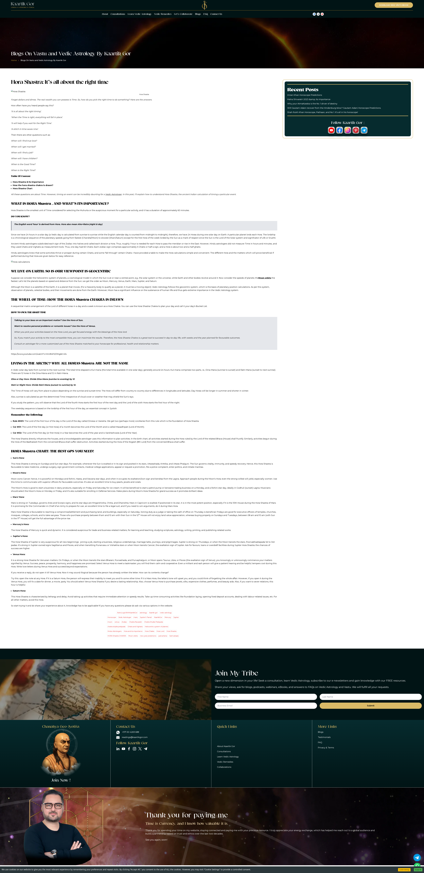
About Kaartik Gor (226, 746)
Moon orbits (264, 278)
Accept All (418, 870)
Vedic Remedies (162, 14)
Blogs (198, 14)
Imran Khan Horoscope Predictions (304, 95)
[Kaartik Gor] (22, 5)
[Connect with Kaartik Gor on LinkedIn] (314, 14)
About (105, 14)
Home (14, 60)
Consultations (118, 14)
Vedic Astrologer (113, 194)
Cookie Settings (404, 870)
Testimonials (324, 737)
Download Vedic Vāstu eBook (393, 5)
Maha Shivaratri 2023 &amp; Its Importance (308, 99)
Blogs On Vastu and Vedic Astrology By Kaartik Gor (43, 60)
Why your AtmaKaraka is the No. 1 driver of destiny (312, 103)
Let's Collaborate (183, 14)
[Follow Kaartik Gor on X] (318, 14)
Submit (370, 705)
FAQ (205, 14)
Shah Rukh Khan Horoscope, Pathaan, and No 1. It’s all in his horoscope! (322, 112)
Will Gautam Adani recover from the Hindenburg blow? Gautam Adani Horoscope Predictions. (334, 108)
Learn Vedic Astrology (139, 14)
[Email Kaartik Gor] (322, 14)
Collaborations (224, 767)
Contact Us (216, 14)
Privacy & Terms (326, 747)
